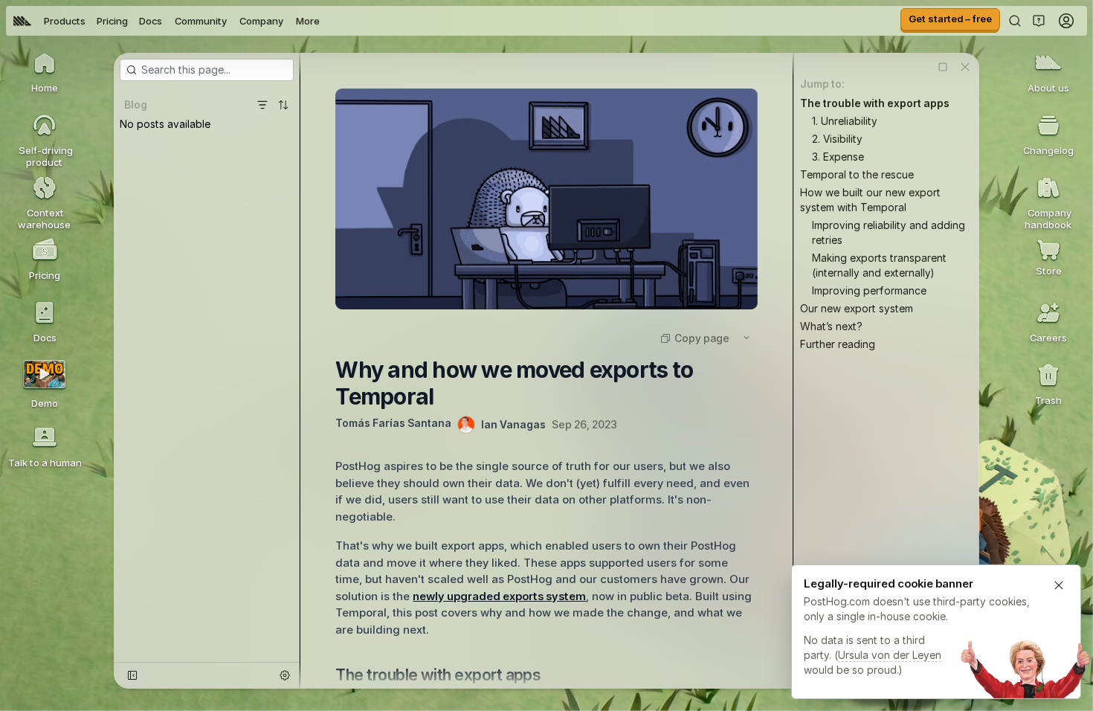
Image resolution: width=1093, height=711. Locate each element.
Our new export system (856, 308)
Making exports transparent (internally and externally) (879, 265)
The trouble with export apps (874, 103)
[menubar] (166, 21)
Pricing (112, 21)
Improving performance (869, 290)
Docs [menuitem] (150, 21)
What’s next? (831, 326)
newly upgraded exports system (499, 596)
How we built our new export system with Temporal (870, 199)
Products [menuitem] (65, 21)
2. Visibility (837, 138)
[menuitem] (22, 20)
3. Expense (838, 156)
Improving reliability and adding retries (888, 232)
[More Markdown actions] (746, 337)
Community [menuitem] (201, 21)
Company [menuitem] (261, 21)
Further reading (837, 344)
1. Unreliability (844, 121)
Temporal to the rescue (857, 174)
